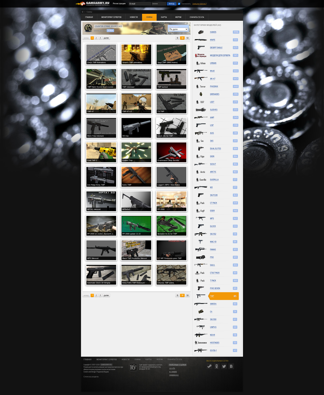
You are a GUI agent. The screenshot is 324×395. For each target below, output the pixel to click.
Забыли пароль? (199, 4)
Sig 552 (213, 234)
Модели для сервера (220, 55)
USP (212, 125)
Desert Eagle (216, 47)
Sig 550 (213, 319)
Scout (213, 164)
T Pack (213, 280)
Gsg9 (212, 210)
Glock (213, 226)
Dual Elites (215, 148)
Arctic (213, 171)
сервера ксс (174, 375)
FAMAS (213, 249)
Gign (212, 156)
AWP (212, 117)
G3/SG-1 (213, 350)
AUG (212, 133)
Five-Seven (215, 288)
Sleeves (213, 109)
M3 (211, 187)
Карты (149, 359)
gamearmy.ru (106, 365)
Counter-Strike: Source (106, 26)
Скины (137, 359)
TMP (212, 296)
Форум (160, 359)
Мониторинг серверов (107, 359)
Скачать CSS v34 (175, 359)
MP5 (212, 218)
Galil (212, 265)
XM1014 (213, 303)
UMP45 (213, 327)
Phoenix (214, 86)
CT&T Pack (215, 272)
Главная (87, 359)
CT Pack (213, 203)
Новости (125, 359)
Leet (212, 102)
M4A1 (212, 71)
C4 (211, 311)
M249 (212, 335)
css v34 (172, 368)
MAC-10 (213, 241)
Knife (212, 39)
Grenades (214, 94)
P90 (212, 257)
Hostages (214, 342)
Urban (213, 63)
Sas (211, 140)
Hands (213, 32)
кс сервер (173, 372)
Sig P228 (214, 195)
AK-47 (212, 78)
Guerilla (214, 179)
